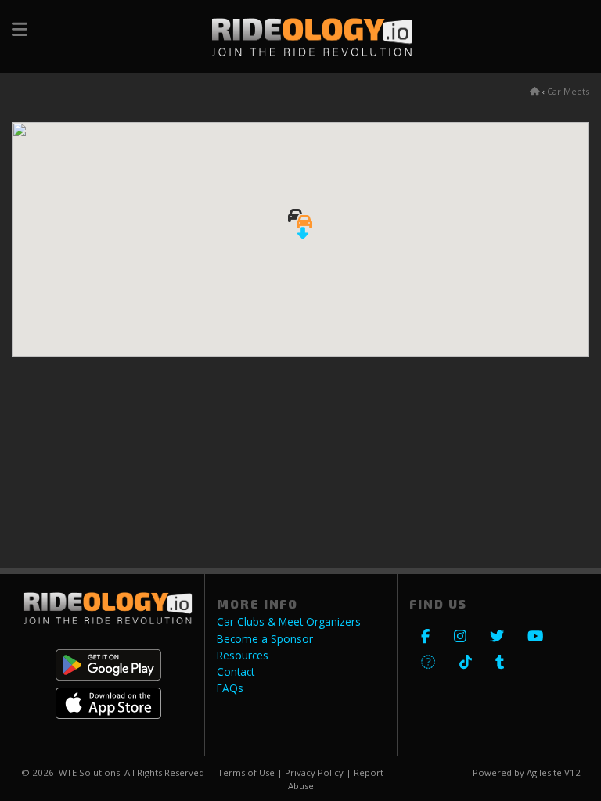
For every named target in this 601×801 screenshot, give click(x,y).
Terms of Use (246, 772)
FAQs (230, 688)
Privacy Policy (314, 772)
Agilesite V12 (554, 772)
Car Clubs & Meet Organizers (289, 621)
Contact (235, 671)
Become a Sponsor (265, 639)
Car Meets (568, 91)
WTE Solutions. (90, 772)
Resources (242, 655)
